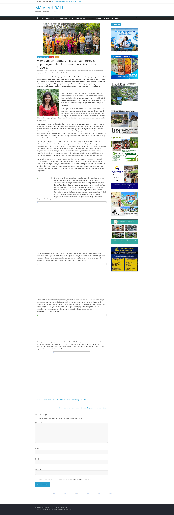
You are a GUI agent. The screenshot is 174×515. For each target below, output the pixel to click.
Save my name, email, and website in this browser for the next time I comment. (64, 480)
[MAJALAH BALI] (37, 18)
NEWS (42, 18)
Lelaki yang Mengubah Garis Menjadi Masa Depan (66, 2)
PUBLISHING (115, 18)
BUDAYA (98, 18)
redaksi (52, 70)
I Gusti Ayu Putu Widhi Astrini (84, 70)
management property (97, 70)
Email (37, 459)
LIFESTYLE (55, 18)
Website (38, 469)
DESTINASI (63, 18)
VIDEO (71, 18)
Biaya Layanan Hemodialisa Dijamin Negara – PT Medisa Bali (83, 408)
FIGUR (48, 18)
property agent (40, 73)
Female (46, 57)
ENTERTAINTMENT (80, 18)
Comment (39, 422)
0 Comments (60, 70)
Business (40, 57)
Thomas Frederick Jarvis (63, 73)
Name (38, 449)
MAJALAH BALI (49, 7)
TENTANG (106, 18)
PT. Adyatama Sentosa (50, 73)
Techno (91, 18)
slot (47, 509)
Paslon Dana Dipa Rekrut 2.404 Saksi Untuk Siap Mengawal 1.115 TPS (62, 400)
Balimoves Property (71, 70)
